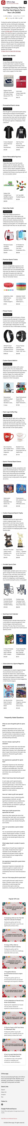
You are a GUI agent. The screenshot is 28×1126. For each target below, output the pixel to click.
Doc (2, 1097)
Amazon (3, 1094)
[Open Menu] (25, 2)
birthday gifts (8, 31)
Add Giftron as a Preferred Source (9, 1118)
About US (3, 1092)
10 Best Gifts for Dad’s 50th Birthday (11, 51)
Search (3, 1089)
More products (7, 59)
